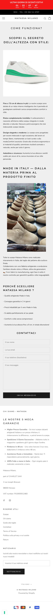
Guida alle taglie (9, 523)
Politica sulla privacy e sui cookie (16, 535)
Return (5, 539)
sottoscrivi (14, 572)
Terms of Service (9, 531)
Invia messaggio (26, 395)
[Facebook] (4, 500)
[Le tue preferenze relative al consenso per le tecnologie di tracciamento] (4, 612)
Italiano (25, 584)
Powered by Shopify (26, 593)
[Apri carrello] (49, 18)
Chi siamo (7, 518)
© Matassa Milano (26, 590)
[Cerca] (45, 18)
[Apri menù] (3, 18)
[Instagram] (10, 500)
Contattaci (7, 527)
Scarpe (5, 514)
